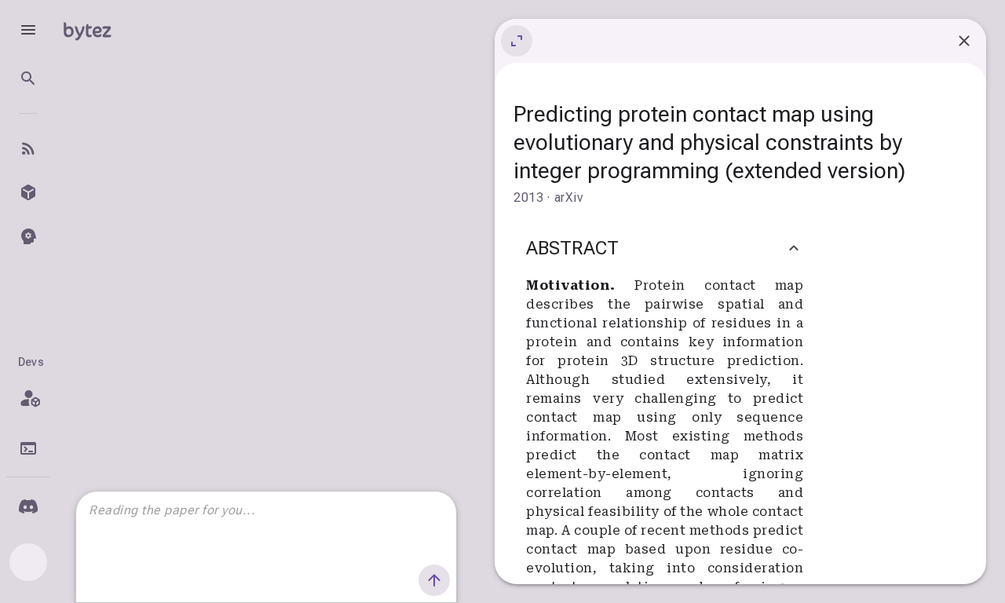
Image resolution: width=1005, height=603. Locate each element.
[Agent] (28, 236)
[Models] (28, 192)
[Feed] (28, 148)
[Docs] (28, 448)
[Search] (28, 78)
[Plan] (28, 398)
